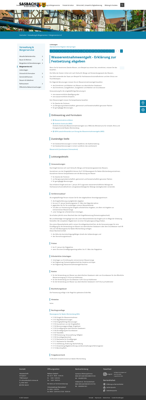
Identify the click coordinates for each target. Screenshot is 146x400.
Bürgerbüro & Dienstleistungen (30, 63)
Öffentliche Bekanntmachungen (30, 87)
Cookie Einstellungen (118, 398)
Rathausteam (24, 84)
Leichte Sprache (111, 387)
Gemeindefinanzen (25, 77)
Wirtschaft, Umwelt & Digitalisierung (89, 5)
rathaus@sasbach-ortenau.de (29, 380)
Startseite (22, 35)
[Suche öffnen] (122, 5)
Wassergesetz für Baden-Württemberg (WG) (65, 314)
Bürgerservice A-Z (25, 67)
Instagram (109, 374)
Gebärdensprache (111, 390)
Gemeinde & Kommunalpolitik (27, 5)
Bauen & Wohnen (25, 60)
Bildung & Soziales (111, 5)
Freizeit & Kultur (68, 5)
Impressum (98, 398)
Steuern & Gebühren (26, 80)
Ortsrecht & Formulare (27, 73)
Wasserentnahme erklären (64, 120)
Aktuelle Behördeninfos (27, 56)
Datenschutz (106, 398)
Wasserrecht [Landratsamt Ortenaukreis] (64, 149)
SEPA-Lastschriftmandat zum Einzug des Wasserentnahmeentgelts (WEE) (79, 131)
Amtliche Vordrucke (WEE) (63, 124)
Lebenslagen (23, 70)
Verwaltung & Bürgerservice (50, 5)
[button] (143, 103)
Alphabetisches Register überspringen (63, 47)
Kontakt (91, 398)
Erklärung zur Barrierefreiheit (114, 384)
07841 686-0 (24, 383)
